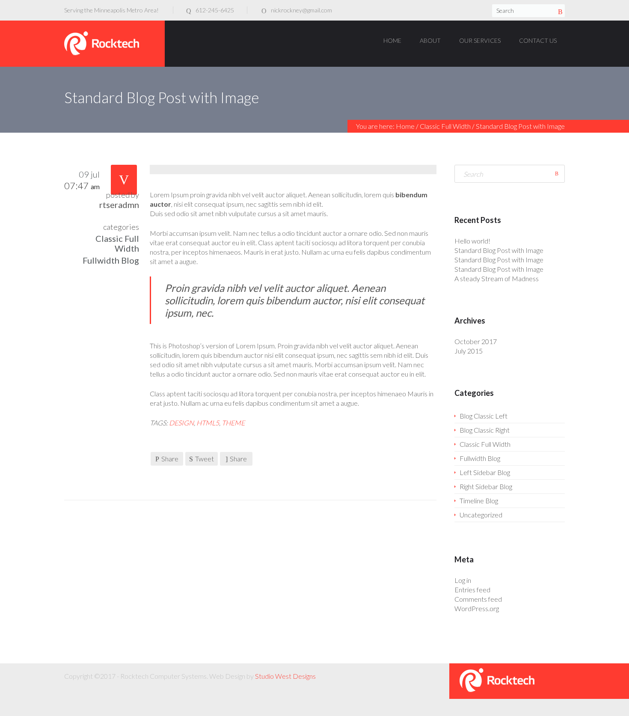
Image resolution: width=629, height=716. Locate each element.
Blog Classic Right (485, 430)
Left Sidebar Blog (485, 472)
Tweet (204, 459)
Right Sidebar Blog (486, 486)
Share (169, 459)
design (181, 423)
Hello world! (472, 241)
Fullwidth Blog (111, 260)
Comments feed (478, 599)
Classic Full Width (445, 126)
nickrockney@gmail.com (301, 10)
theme (233, 423)
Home (405, 126)
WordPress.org (476, 608)
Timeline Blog (479, 500)
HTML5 (207, 423)
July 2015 (468, 351)
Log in (462, 580)
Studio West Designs (285, 676)
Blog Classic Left (483, 416)
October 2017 (475, 341)
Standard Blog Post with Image (498, 250)
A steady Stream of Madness (496, 278)
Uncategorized (481, 515)
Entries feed (472, 589)
